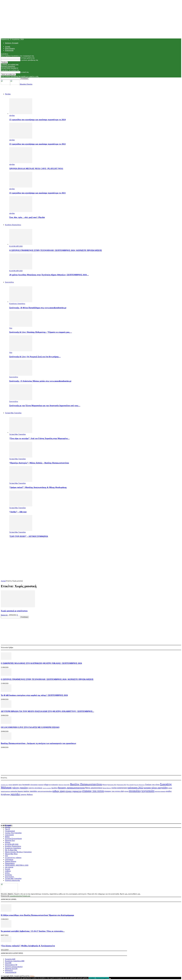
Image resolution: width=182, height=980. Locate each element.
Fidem (32, 976)
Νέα (10, 328)
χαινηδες (15, 794)
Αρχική (7, 46)
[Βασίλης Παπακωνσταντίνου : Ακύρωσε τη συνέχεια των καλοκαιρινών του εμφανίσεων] (6, 739)
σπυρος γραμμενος (73, 791)
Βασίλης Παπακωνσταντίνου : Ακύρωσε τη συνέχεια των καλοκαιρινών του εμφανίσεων (38, 743)
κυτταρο (147, 787)
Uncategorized (10, 831)
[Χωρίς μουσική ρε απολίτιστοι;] (18, 607)
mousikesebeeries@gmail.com (20, 896)
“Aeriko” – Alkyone (18, 512)
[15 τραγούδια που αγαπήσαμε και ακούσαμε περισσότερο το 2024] (20, 113)
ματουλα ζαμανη (17, 791)
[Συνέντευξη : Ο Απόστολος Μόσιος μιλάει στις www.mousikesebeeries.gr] (20, 375)
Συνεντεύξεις (9, 282)
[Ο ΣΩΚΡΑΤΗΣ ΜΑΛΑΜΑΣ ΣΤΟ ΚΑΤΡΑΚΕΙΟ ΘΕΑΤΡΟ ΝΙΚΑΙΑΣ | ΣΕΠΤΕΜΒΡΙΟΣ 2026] (6, 659)
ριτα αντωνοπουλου (45, 791)
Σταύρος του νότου (152, 784)
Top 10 (7, 829)
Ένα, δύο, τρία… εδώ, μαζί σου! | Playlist (27, 217)
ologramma (34, 784)
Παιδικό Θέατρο (10, 861)
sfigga (46, 784)
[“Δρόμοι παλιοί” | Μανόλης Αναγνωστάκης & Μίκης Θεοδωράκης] (20, 481)
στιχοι (126, 791)
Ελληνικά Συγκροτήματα (13, 838)
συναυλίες (135, 791)
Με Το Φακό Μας (11, 850)
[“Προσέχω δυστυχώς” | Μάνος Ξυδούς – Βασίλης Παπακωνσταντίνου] (20, 457)
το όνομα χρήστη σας (27, 58)
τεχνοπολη (147, 791)
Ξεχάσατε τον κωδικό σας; (10, 64)
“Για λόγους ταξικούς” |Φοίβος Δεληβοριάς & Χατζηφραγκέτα (28, 946)
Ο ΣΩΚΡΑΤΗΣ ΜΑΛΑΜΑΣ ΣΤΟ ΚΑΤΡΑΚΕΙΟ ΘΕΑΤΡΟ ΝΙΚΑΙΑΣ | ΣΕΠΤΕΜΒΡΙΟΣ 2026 (41, 663)
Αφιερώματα (9, 835)
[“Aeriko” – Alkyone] (20, 506)
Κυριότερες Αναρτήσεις (17, 303)
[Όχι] (110, 978)
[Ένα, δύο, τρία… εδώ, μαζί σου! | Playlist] (20, 211)
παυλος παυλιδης (30, 791)
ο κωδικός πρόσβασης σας (29, 60)
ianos (20, 784)
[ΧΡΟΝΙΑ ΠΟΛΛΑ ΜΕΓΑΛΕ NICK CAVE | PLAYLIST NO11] (20, 162)
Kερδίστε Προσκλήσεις (13, 225)
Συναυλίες (8, 875)
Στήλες (7, 873)
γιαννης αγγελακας (35, 788)
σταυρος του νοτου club (114, 791)
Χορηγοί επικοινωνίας (12, 880)
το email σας (24, 72)
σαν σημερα (9, 867)
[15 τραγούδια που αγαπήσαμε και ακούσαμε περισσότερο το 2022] (20, 138)
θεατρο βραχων (107, 788)
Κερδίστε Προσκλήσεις (13, 846)
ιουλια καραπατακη (119, 788)
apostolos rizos (4, 784)
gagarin (10, 784)
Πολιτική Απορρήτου (8, 66)
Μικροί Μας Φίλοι (11, 854)
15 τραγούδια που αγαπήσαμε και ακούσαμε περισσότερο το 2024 (37, 119)
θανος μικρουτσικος (93, 788)
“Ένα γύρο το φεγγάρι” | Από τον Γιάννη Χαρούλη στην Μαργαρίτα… (39, 438)
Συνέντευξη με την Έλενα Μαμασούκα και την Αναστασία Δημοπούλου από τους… (44, 405)
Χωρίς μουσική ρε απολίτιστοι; (14, 611)
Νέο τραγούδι (130, 784)
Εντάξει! (91, 978)
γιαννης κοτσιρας (47, 788)
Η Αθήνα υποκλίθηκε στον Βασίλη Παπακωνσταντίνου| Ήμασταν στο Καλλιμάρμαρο (37, 915)
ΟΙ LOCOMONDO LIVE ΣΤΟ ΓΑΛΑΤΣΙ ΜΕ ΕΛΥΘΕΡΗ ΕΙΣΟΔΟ (30, 727)
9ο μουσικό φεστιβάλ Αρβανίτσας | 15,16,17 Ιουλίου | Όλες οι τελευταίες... (33, 931)
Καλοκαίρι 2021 (112, 784)
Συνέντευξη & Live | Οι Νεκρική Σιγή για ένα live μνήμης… (35, 357)
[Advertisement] (91, 554)
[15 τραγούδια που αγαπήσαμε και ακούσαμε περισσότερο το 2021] (20, 187)
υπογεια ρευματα (160, 791)
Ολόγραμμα (9, 859)
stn (50, 784)
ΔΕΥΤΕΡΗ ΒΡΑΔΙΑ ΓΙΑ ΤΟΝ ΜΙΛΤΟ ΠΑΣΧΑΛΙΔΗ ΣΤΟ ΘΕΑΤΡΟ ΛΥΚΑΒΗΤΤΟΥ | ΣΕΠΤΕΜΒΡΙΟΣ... (47, 711)
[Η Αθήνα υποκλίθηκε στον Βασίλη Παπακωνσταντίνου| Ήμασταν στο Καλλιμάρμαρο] (6, 911)
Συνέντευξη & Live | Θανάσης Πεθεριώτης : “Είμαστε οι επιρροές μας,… (40, 332)
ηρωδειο (54, 788)
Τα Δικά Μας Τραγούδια (13, 413)
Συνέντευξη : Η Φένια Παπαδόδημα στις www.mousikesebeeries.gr (37, 308)
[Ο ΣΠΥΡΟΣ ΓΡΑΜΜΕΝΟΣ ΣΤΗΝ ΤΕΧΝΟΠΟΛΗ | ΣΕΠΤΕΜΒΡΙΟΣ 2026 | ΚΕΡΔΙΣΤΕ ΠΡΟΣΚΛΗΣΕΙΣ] (20, 244)
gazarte (15, 785)
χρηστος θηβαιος (27, 794)
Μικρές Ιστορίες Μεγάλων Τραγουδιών (18, 852)
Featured (8, 825)
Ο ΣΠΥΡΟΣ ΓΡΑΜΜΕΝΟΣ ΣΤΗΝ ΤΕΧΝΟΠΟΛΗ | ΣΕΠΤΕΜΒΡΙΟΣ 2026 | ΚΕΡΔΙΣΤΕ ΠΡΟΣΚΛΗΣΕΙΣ (55, 250)
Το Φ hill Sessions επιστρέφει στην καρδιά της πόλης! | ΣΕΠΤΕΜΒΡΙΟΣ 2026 (34, 695)
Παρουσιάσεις (10, 863)
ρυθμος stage (58, 791)
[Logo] (5, 84)
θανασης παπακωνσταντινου (71, 787)
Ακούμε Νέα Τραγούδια (13, 833)
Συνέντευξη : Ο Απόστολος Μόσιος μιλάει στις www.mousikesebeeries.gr (40, 381)
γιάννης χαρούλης (20, 787)
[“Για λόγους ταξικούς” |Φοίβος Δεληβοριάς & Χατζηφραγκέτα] (6, 941)
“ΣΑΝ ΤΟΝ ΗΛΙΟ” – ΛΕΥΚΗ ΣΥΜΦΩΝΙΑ (28, 536)
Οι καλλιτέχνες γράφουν (13, 857)
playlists (12, 115)
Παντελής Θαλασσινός (139, 784)
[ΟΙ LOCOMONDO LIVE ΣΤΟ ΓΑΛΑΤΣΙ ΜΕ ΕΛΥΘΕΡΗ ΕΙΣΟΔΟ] (6, 723)
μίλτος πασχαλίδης (159, 787)
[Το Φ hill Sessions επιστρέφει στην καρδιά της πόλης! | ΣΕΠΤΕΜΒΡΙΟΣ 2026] (6, 691)
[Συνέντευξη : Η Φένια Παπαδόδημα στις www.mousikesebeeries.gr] (20, 302)
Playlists (8, 94)
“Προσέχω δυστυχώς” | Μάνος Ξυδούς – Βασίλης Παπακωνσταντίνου (39, 463)
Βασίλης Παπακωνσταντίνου (86, 784)
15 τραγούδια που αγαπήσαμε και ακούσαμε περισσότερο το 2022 (37, 144)
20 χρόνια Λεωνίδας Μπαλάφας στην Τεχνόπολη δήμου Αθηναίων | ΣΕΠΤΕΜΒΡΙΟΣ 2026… (49, 275)
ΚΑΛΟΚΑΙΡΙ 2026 (16, 246)
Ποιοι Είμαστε (10, 48)
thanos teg (4, 615)
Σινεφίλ (7, 869)
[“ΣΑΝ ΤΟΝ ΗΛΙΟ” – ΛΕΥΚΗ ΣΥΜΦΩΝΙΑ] (20, 530)
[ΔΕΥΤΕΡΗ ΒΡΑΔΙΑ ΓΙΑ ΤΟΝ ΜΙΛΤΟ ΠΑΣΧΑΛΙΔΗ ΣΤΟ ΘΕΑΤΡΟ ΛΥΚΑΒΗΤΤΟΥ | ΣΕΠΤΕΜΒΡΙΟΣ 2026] (6, 707)
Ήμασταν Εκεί (10, 840)
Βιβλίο (7, 837)
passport (41, 784)
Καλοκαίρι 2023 (121, 784)
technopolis (54, 784)
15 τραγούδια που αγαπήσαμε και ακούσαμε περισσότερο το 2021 (37, 193)
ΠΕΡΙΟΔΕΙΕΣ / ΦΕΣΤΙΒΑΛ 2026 (16, 865)
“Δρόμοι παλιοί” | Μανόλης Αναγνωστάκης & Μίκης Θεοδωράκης (38, 487)
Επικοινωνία (9, 50)
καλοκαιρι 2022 (135, 787)
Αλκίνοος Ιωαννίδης (64, 784)
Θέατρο (104, 784)
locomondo (26, 785)
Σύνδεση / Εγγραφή (11, 43)
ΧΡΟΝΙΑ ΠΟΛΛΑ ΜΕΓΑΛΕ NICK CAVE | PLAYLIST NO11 (36, 168)
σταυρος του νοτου (93, 791)
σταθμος (8, 871)
